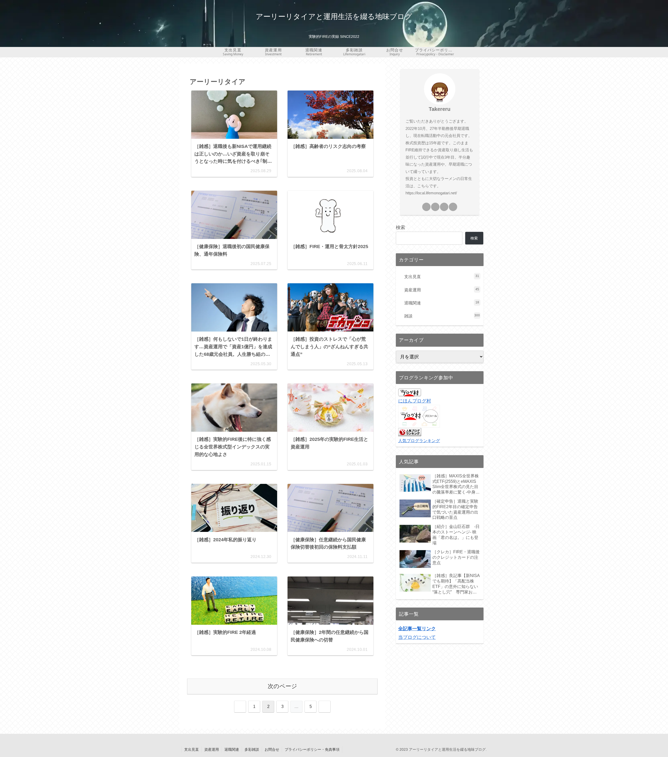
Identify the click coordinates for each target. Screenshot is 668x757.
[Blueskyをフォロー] (444, 207)
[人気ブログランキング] (409, 431)
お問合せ (272, 749)
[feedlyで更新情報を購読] (453, 207)
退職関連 (231, 749)
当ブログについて (417, 637)
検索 (400, 227)
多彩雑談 (251, 749)
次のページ (282, 686)
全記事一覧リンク (417, 628)
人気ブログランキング (419, 440)
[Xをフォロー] (435, 207)
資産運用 (211, 749)
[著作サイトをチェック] (426, 207)
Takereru (439, 109)
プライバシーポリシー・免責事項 (312, 749)
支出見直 (191, 749)
